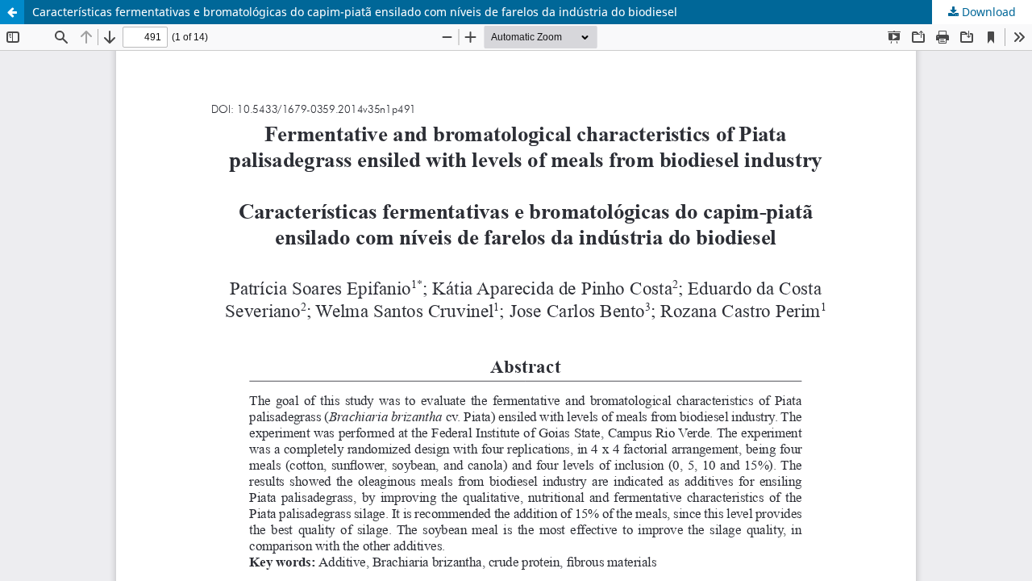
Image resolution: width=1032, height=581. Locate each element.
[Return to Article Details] (12, 12)
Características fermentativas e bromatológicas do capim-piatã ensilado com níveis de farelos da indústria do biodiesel (354, 11)
